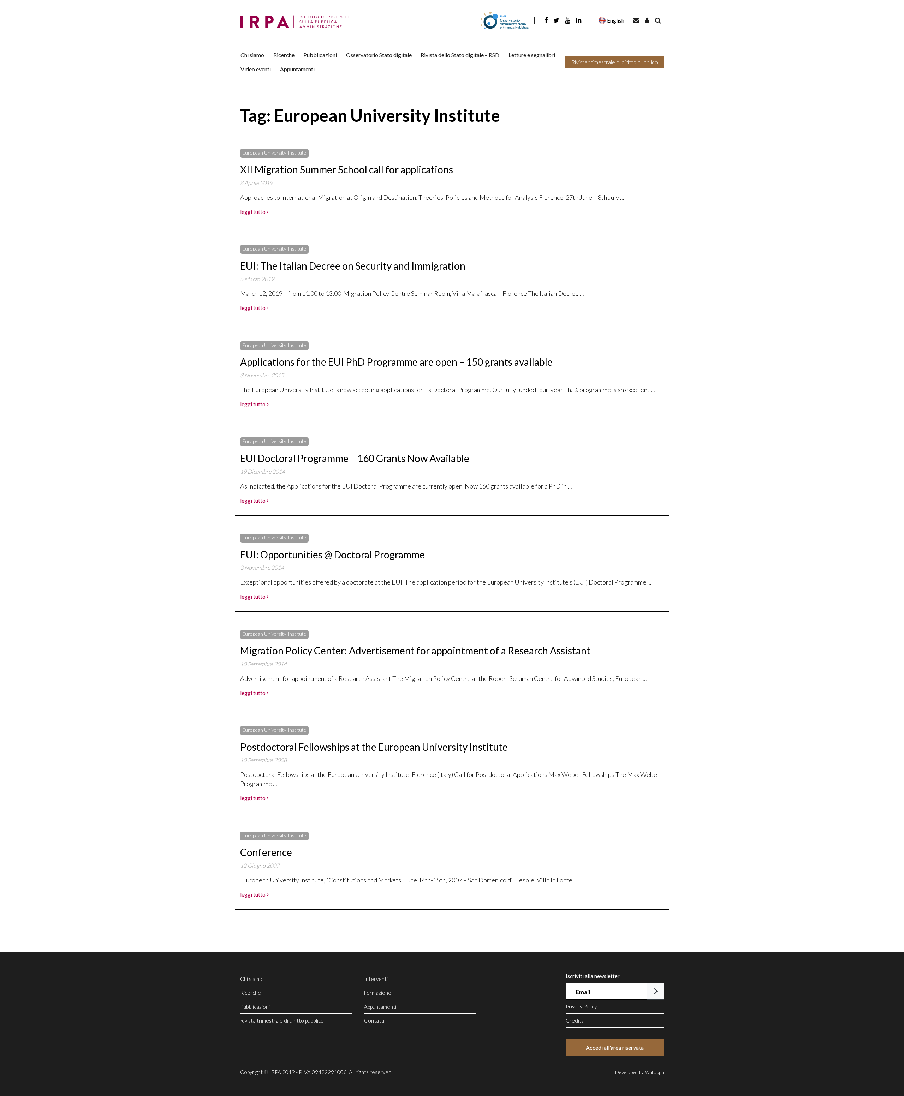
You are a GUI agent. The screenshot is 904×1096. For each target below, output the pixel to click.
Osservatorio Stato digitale (379, 55)
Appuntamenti (297, 69)
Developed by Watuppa (639, 1072)
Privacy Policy (581, 1006)
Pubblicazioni (320, 55)
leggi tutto (253, 211)
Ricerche (284, 55)
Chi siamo (252, 55)
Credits (575, 1020)
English (615, 20)
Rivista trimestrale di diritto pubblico (614, 62)
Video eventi (255, 69)
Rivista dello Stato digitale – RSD (460, 55)
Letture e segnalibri (532, 55)
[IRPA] (297, 22)
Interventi (376, 979)
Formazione (377, 992)
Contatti (374, 1020)
